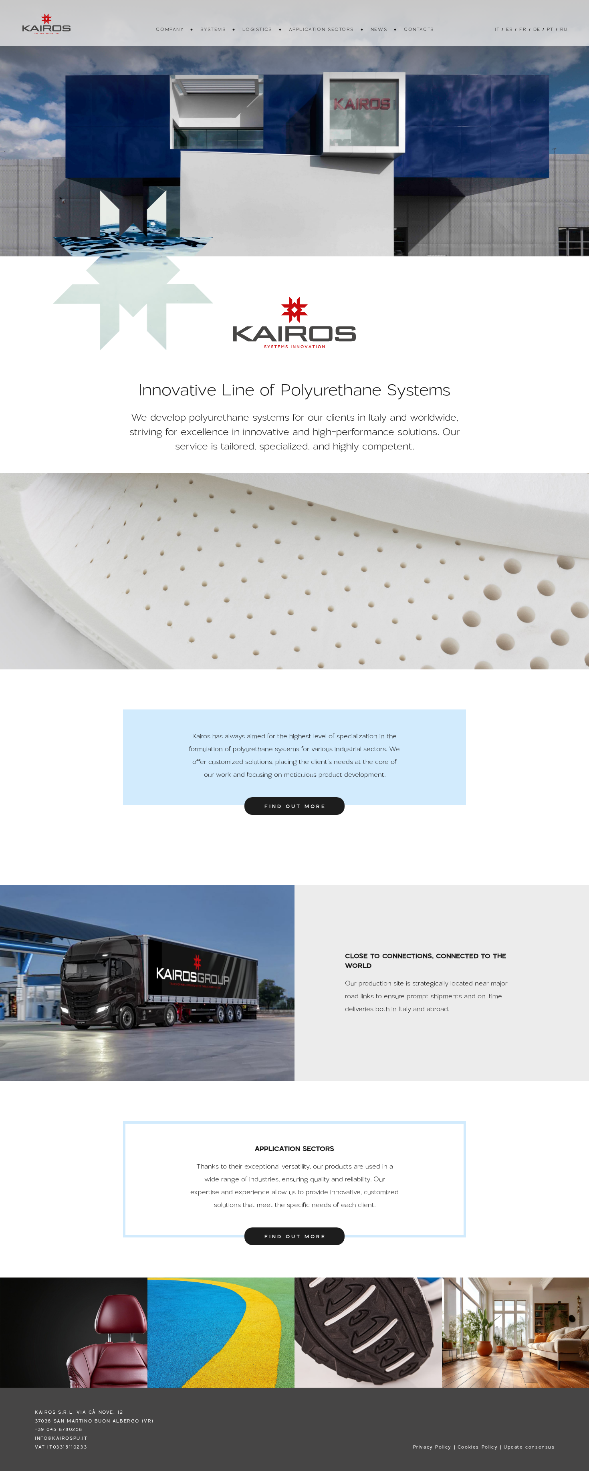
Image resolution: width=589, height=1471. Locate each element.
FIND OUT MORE (295, 806)
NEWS (378, 29)
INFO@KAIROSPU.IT (61, 1438)
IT (496, 29)
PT (550, 29)
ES (509, 29)
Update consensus (529, 1447)
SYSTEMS (212, 29)
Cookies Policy (478, 1447)
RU (563, 29)
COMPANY (169, 29)
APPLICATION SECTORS (321, 29)
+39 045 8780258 (59, 1429)
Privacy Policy (432, 1447)
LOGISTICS (256, 29)
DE (536, 29)
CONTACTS (418, 29)
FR (522, 29)
